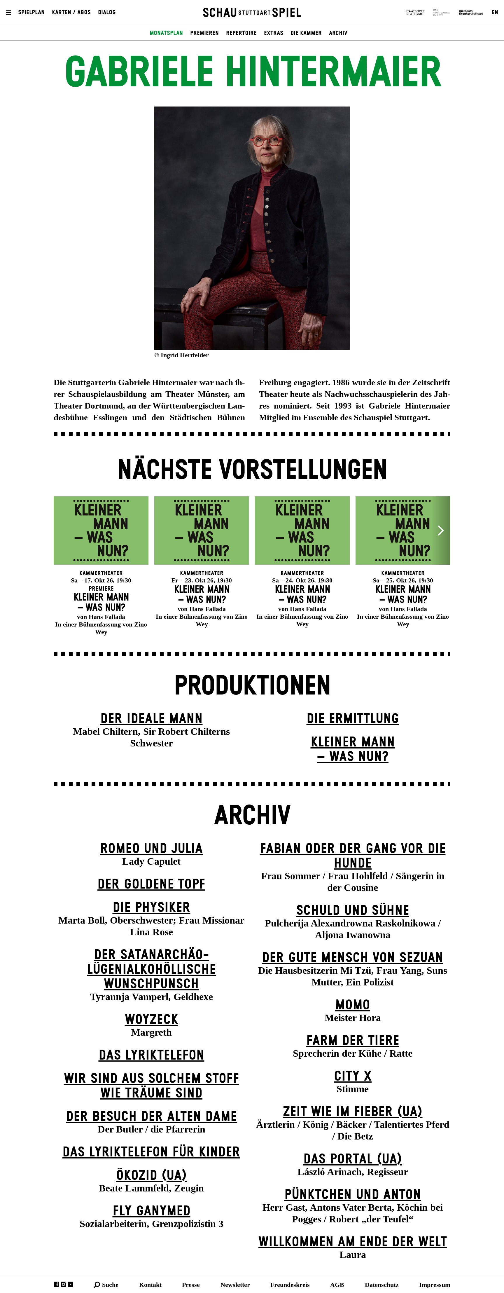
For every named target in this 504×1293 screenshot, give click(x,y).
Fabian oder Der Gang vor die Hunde (353, 856)
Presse (191, 1284)
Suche (110, 1284)
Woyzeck (151, 1020)
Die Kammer (306, 33)
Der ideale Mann (151, 719)
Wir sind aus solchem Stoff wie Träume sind (151, 1086)
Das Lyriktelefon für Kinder (151, 1152)
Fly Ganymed (151, 1211)
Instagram (63, 1284)
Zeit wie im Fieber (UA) (353, 1112)
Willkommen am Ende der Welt (352, 1242)
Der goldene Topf (151, 884)
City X (353, 1076)
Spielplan (31, 12)
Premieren (204, 33)
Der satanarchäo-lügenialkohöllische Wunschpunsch (151, 970)
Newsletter (235, 1284)
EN (495, 12)
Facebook (56, 1284)
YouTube (70, 1284)
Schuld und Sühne (352, 911)
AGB (337, 1284)
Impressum (434, 1284)
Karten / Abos (71, 12)
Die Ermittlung (353, 719)
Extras (273, 33)
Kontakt (150, 1284)
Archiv (338, 33)
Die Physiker (151, 908)
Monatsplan (166, 33)
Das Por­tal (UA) (352, 1159)
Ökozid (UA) (151, 1176)
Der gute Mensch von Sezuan (352, 958)
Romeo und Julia (151, 849)
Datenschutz (382, 1284)
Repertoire (241, 33)
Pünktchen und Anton (352, 1195)
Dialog (107, 12)
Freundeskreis (290, 1284)
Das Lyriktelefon (151, 1055)
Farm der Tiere (352, 1041)
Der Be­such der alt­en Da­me (151, 1117)
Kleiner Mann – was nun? (353, 749)
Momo (352, 1005)
